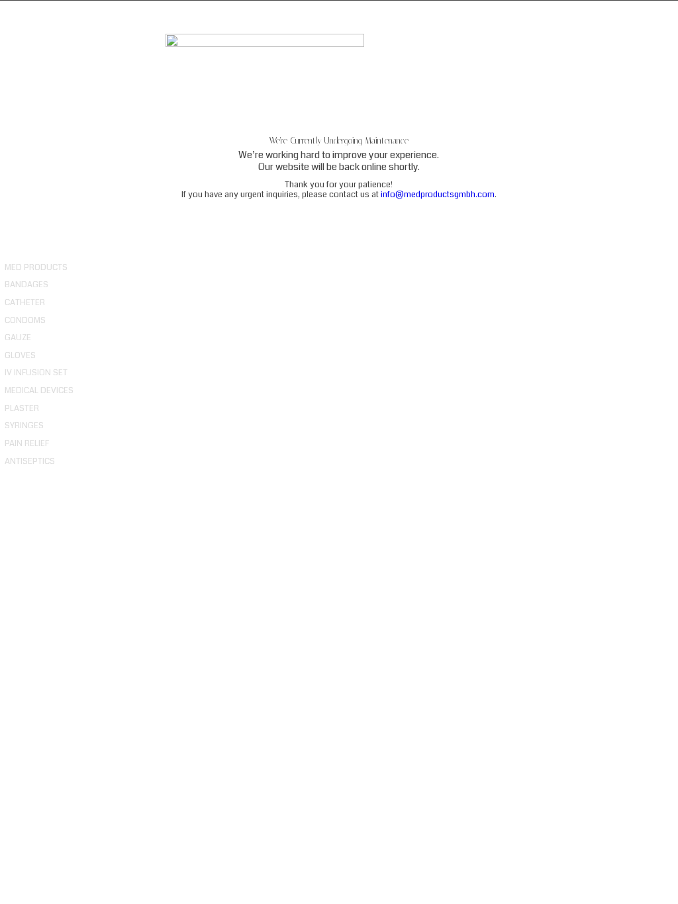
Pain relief (27, 443)
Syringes (24, 425)
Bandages (26, 285)
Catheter (25, 302)
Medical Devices (39, 390)
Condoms (25, 320)
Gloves (20, 355)
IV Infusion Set (36, 373)
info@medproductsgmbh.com (438, 195)
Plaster (22, 408)
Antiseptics (30, 461)
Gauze (18, 337)
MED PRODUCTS (36, 267)
